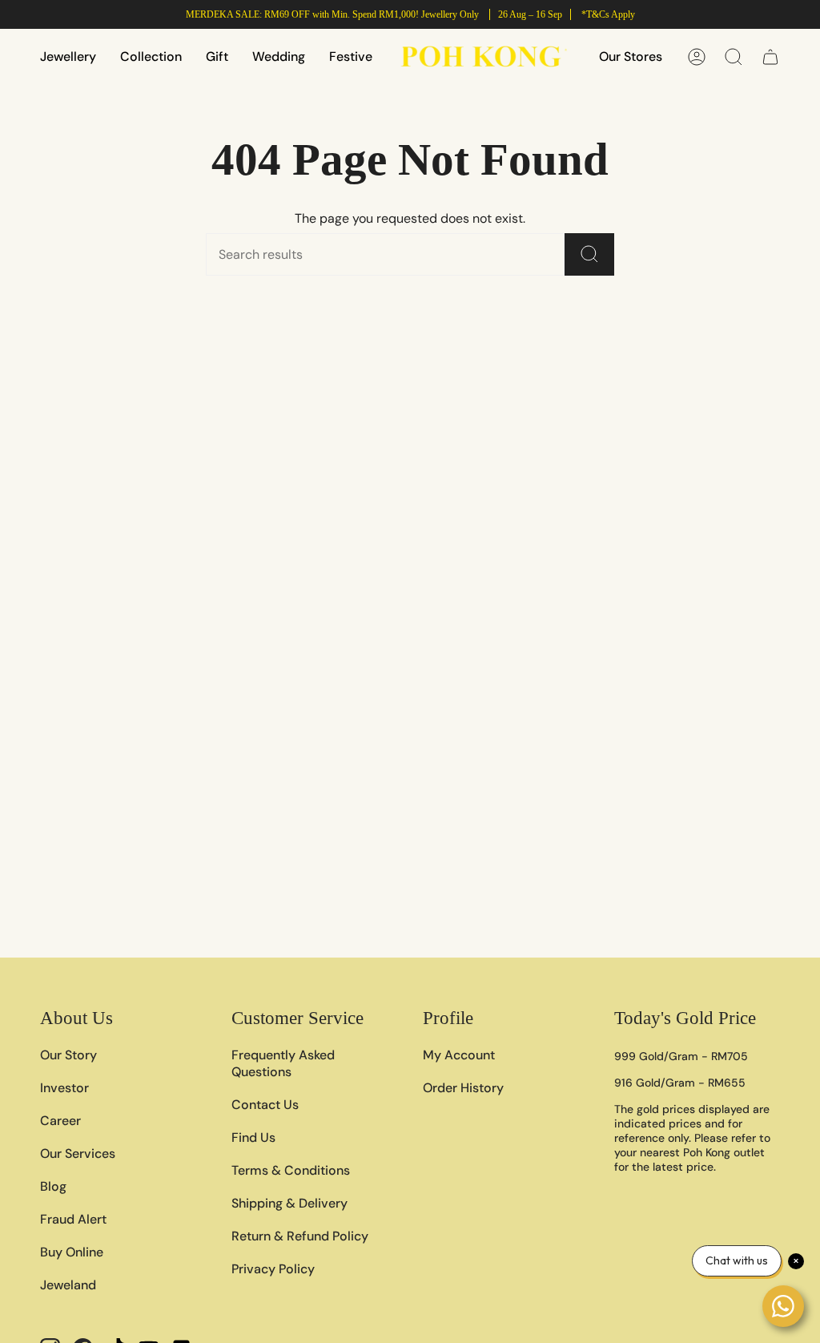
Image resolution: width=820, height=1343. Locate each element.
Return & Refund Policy (299, 1236)
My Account (459, 1055)
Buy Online (71, 1252)
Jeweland (68, 1284)
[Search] (589, 254)
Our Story (68, 1055)
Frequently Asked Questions (283, 1063)
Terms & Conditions (290, 1170)
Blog (53, 1186)
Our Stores (630, 56)
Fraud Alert (73, 1219)
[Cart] (770, 57)
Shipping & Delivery (289, 1203)
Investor (64, 1087)
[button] (68, 56)
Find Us (253, 1137)
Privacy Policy (273, 1268)
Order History (463, 1087)
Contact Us (265, 1104)
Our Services (77, 1153)
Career (60, 1120)
